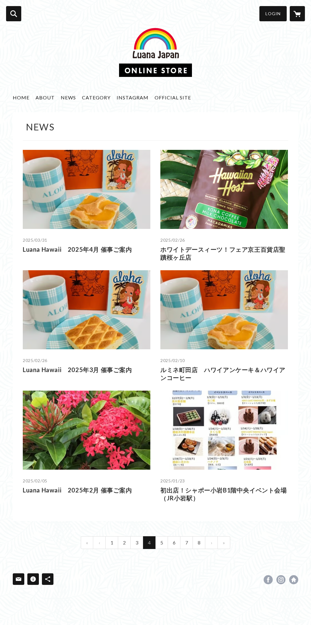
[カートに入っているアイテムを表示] (297, 13)
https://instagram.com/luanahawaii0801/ (280, 579)
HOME (21, 97)
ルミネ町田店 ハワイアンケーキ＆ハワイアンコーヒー (222, 373)
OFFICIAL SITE (173, 97)
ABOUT (45, 97)
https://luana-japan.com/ (293, 579)
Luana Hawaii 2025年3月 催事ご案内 (77, 369)
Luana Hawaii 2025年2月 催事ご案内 (77, 490)
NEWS (68, 97)
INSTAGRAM (133, 97)
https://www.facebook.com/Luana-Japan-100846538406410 (268, 579)
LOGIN (273, 13)
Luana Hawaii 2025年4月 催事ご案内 (77, 249)
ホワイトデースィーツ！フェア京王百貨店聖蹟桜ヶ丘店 (222, 253)
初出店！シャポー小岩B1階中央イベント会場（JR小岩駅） (223, 494)
